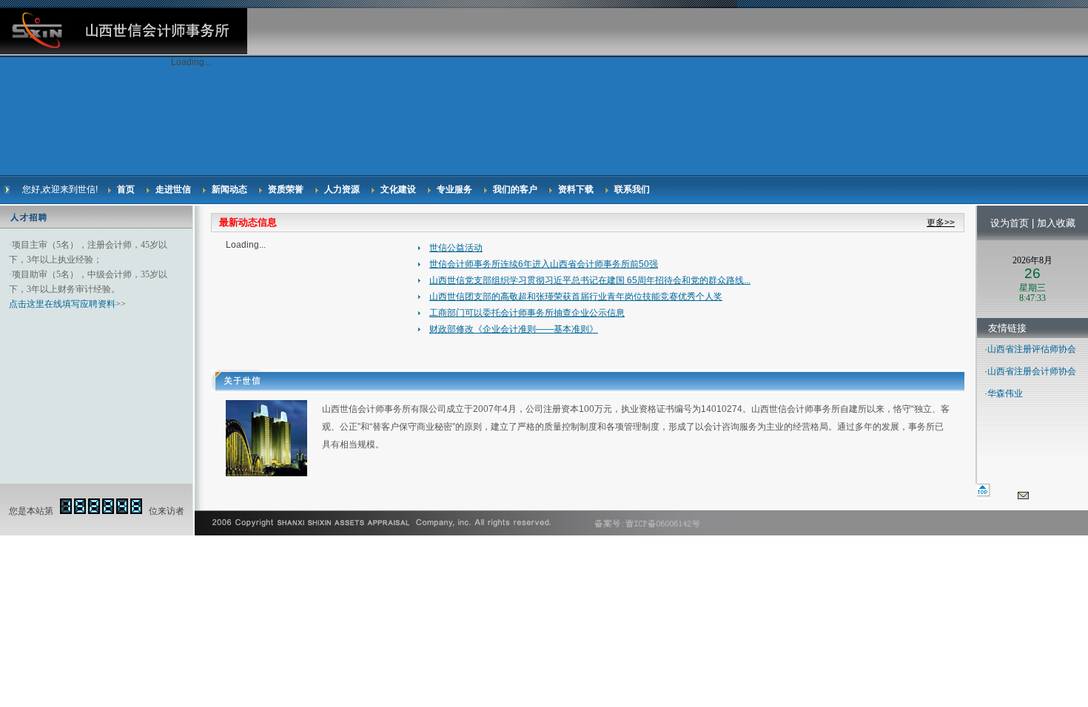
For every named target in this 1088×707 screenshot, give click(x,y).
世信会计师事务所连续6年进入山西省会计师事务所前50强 (543, 264)
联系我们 (632, 189)
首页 (126, 189)
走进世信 (173, 189)
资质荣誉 (285, 189)
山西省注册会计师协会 (1031, 371)
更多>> (941, 222)
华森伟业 (1005, 393)
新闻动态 (229, 189)
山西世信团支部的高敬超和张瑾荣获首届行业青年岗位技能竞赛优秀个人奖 (575, 296)
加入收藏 (1056, 223)
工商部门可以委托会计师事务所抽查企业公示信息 (527, 313)
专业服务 (454, 189)
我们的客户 (515, 189)
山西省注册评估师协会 (1031, 349)
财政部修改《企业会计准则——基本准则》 (513, 329)
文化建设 (398, 189)
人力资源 (342, 189)
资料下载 (576, 189)
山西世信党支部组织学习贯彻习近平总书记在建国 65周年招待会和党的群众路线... (589, 280)
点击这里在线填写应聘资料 (62, 304)
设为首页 (1009, 223)
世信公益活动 (456, 248)
